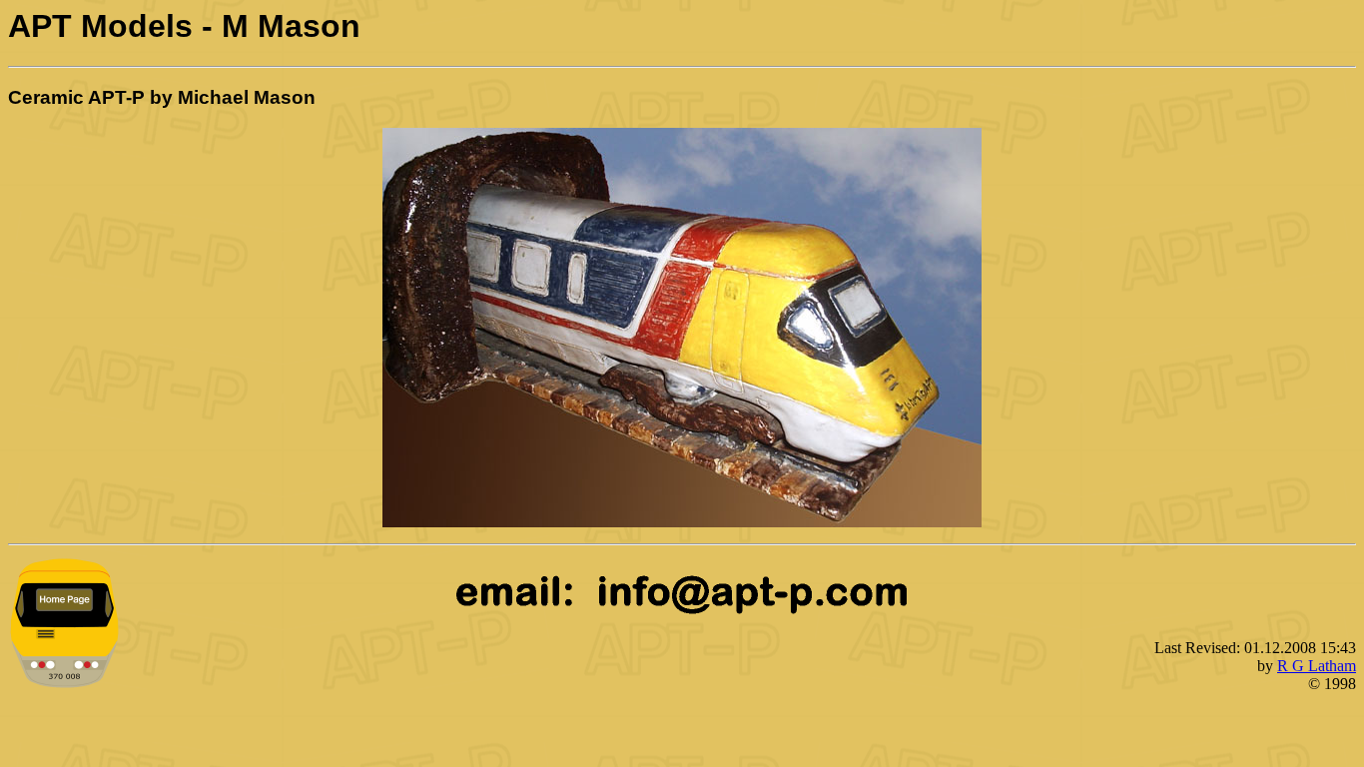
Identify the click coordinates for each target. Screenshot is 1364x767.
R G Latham (1316, 665)
